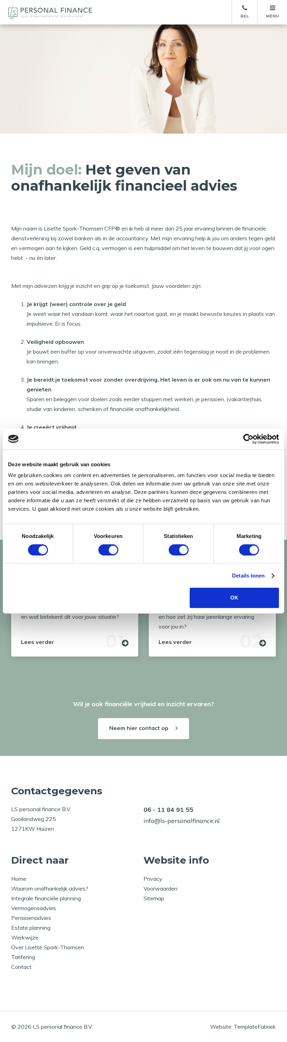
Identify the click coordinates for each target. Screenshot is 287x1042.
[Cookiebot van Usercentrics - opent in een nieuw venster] (248, 439)
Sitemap (154, 898)
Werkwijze (24, 937)
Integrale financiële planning (46, 898)
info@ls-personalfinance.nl (182, 821)
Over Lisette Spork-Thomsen (47, 947)
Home (18, 878)
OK (234, 598)
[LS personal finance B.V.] (53, 12)
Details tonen (248, 576)
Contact (21, 966)
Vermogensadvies (33, 908)
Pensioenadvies (31, 917)
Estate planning (30, 927)
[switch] (108, 549)
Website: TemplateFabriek (243, 1026)
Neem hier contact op (138, 727)
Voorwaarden (160, 888)
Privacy (153, 878)
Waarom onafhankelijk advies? (49, 888)
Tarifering (23, 957)
